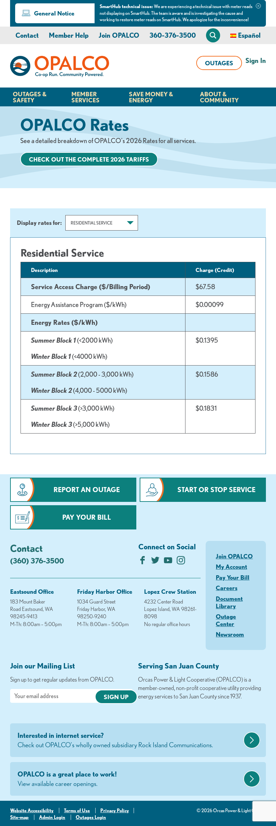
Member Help (69, 35)
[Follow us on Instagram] (181, 562)
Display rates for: (39, 222)
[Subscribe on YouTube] (168, 562)
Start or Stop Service (216, 489)
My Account (231, 566)
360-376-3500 (172, 35)
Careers (226, 587)
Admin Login (52, 817)
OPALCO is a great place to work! (67, 778)
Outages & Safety (29, 97)
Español (249, 35)
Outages (219, 63)
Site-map (19, 817)
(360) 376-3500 (37, 560)
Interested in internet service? (115, 740)
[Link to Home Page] (59, 67)
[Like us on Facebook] (142, 562)
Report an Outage (87, 489)
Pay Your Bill (86, 517)
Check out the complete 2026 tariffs (89, 159)
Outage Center (226, 620)
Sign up (116, 696)
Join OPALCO (119, 35)
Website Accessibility (32, 810)
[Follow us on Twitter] (155, 562)
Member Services (85, 97)
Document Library (229, 602)
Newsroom (230, 634)
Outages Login (91, 817)
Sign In (255, 60)
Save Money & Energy (151, 97)
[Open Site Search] (213, 35)
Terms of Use (77, 810)
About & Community (219, 97)
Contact (27, 35)
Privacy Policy (114, 810)
